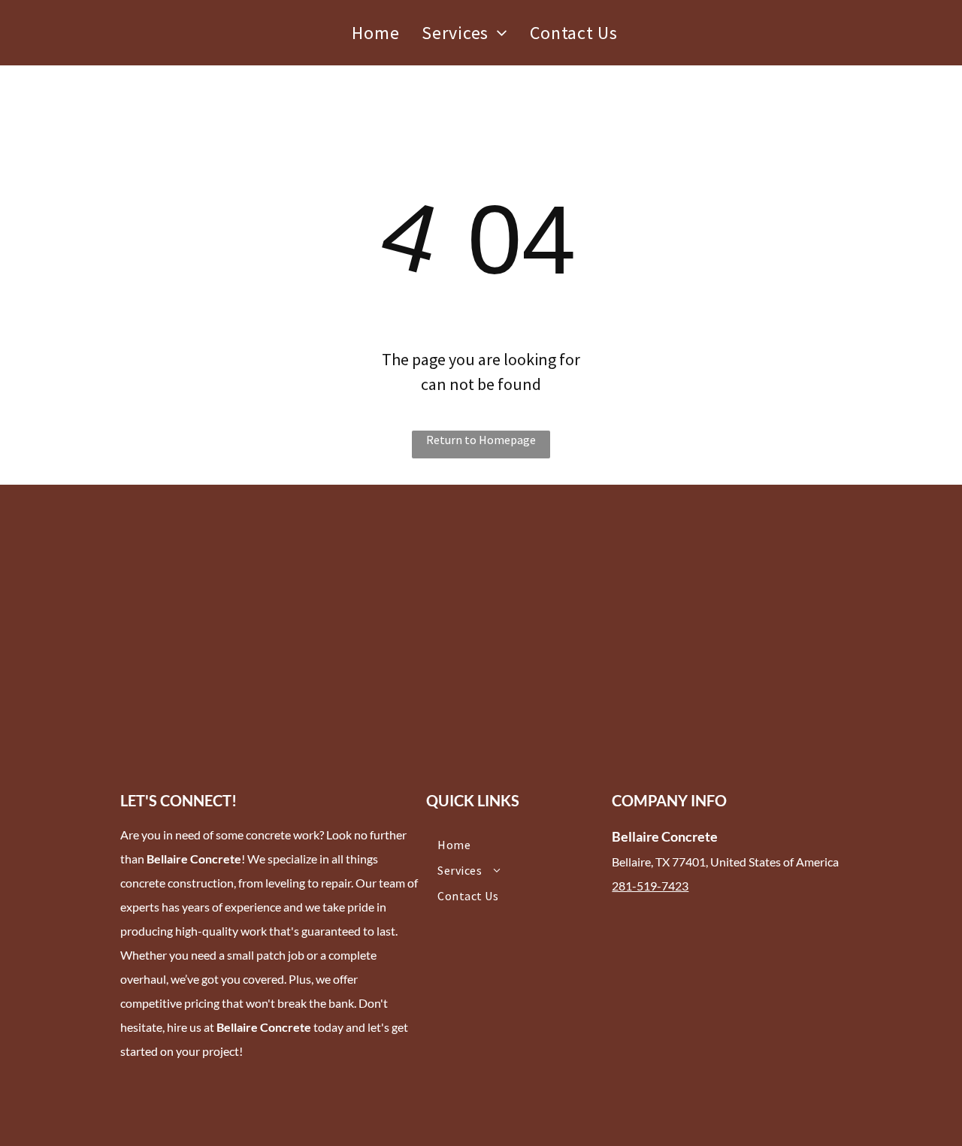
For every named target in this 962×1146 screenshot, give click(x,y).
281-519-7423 (650, 885)
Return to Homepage (481, 439)
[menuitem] (375, 33)
